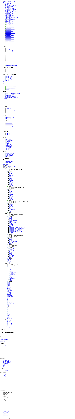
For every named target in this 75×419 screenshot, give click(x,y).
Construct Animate (15, 187)
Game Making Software (7, 345)
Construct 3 (15, 169)
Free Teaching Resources (7, 362)
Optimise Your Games (18, 231)
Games (9, 143)
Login (7, 164)
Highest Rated (10, 155)
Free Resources (12, 87)
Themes (9, 147)
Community (5, 98)
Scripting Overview (11, 50)
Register (4, 164)
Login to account (11, 327)
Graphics (9, 144)
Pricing (4, 365)
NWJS (10, 77)
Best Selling (10, 154)
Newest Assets (11, 153)
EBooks (9, 141)
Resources (4, 44)
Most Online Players (11, 111)
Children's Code (5, 413)
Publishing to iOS (11, 58)
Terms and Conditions (6, 411)
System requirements (13, 49)
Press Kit (4, 376)
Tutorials (8, 71)
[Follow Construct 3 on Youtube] (9, 124)
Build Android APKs (12, 57)
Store (3, 129)
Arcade (6, 306)
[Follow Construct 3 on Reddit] (8, 123)
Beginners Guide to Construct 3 (19, 227)
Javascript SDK (10, 79)
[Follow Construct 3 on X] (8, 125)
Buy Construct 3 (10, 133)
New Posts (9, 118)
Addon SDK (10, 51)
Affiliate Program (6, 370)
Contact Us (7, 326)
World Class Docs (11, 94)
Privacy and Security (12, 88)
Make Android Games (18, 229)
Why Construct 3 (6, 360)
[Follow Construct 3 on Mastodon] (9, 128)
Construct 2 (12, 245)
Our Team (4, 375)
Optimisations (12, 59)
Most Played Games (13, 110)
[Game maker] (9, 166)
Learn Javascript (5, 363)
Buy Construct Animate (11, 134)
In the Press (5, 377)
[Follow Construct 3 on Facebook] (9, 127)
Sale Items (9, 162)
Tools (8, 149)
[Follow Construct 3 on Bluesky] (9, 126)
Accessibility (5, 414)
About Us (4, 374)
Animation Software (6, 346)
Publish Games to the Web (19, 228)
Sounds (11, 145)
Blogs (6, 319)
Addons (9, 139)
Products (4, 2)
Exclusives (9, 156)
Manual (9, 48)
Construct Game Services (17, 201)
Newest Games (10, 109)
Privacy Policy (5, 412)
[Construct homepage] (9, 1)
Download (11, 76)
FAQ (8, 89)
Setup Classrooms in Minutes (14, 93)
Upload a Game (11, 112)
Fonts (8, 142)
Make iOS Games (17, 230)
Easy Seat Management (7, 361)
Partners (4, 364)
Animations (11, 140)
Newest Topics (11, 104)
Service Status (5, 415)
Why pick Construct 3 (12, 86)
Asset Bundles (10, 161)
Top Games (10, 108)
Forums (6, 297)
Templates (10, 146)
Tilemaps (9, 148)
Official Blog (12, 117)
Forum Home (10, 103)
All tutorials (9, 60)
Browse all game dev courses (12, 65)
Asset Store (7, 286)
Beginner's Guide (10, 55)
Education (4, 81)
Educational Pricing (10, 95)
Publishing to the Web (14, 56)
